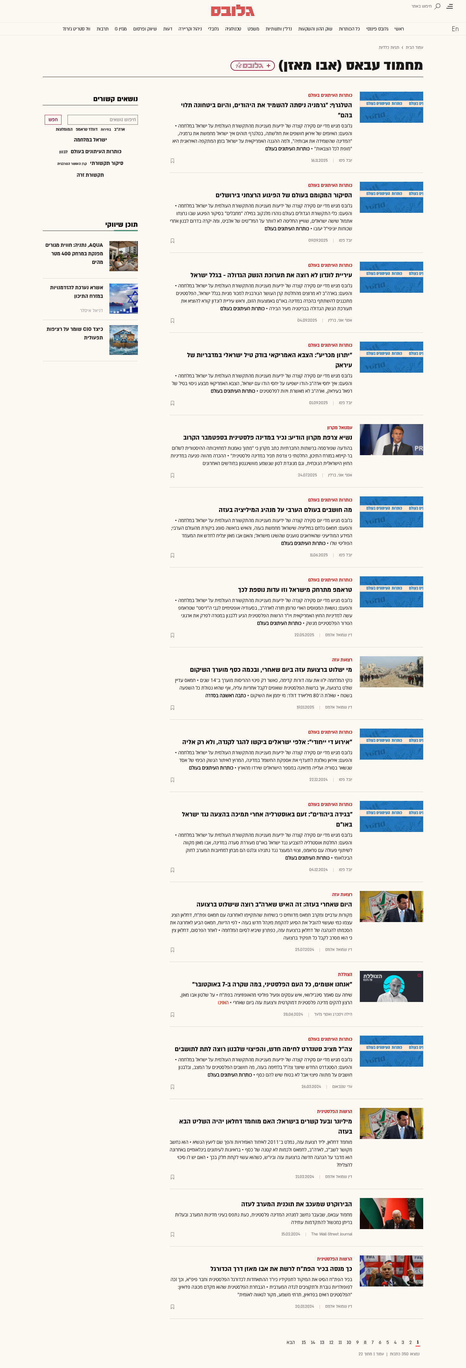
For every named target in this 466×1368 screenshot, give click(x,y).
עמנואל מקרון (339, 428)
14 (313, 1342)
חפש (53, 120)
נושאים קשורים (115, 99)
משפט (253, 29)
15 (304, 1342)
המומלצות (64, 129)
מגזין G (121, 29)
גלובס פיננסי (377, 29)
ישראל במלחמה (90, 139)
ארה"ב (119, 129)
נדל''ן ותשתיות (279, 29)
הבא (291, 1342)
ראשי (399, 29)
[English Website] (455, 28)
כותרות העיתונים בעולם (330, 95)
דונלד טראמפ (87, 129)
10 (349, 1342)
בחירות (106, 130)
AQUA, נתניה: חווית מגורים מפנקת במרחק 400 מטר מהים (74, 254)
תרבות (103, 29)
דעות (167, 29)
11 (340, 1342)
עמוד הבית (414, 47)
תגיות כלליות (389, 47)
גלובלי (213, 29)
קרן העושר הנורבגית (72, 164)
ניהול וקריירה (190, 29)
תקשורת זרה (90, 175)
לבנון (63, 151)
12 (331, 1342)
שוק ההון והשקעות (315, 29)
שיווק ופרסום (145, 29)
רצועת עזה (342, 660)
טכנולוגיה (233, 29)
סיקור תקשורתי (106, 163)
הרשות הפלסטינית (334, 1112)
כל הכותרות (349, 29)
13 (322, 1342)
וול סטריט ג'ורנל (76, 29)
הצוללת (345, 975)
